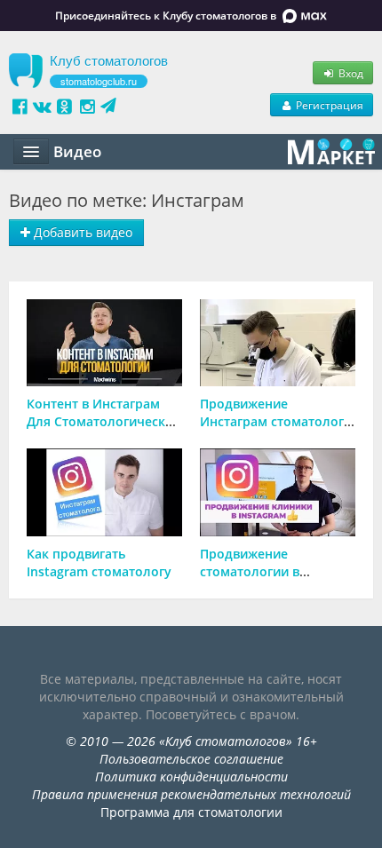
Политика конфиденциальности (191, 776)
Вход (349, 73)
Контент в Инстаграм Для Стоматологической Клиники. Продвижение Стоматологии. (104, 430)
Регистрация (328, 105)
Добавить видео (81, 232)
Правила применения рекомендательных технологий (191, 794)
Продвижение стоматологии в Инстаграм (249, 571)
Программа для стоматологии (191, 812)
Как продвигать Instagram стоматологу (99, 562)
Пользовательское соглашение (191, 758)
